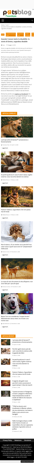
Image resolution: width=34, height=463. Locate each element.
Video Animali (28, 34)
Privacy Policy (7, 440)
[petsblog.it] (17, 13)
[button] (32, 20)
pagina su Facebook (21, 94)
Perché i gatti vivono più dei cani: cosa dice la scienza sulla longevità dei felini (22, 351)
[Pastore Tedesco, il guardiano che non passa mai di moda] (17, 196)
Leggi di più (5, 148)
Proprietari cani (20, 34)
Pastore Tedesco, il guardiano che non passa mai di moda (22, 373)
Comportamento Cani (10, 34)
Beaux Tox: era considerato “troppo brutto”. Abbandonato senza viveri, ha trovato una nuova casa (15, 318)
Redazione (18, 440)
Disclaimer (27, 440)
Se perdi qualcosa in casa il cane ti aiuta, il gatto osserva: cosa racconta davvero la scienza (16, 176)
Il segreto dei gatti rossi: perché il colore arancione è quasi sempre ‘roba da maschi (22, 383)
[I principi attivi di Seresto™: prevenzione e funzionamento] (17, 127)
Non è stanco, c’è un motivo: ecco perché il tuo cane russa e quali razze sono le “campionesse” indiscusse (16, 247)
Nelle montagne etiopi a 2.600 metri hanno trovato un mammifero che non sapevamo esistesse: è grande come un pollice (22, 425)
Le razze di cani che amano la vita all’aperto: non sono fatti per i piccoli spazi (17, 282)
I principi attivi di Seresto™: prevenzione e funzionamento (22, 341)
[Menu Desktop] (3, 20)
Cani (3, 34)
